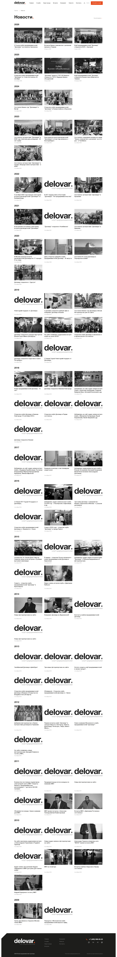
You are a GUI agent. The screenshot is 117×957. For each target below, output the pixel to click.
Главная (31, 3)
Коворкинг (63, 3)
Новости (71, 3)
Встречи (55, 3)
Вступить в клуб (96, 3)
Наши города (46, 3)
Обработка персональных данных (95, 953)
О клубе (38, 3)
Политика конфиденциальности (72, 953)
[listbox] (98, 18)
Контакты (78, 3)
